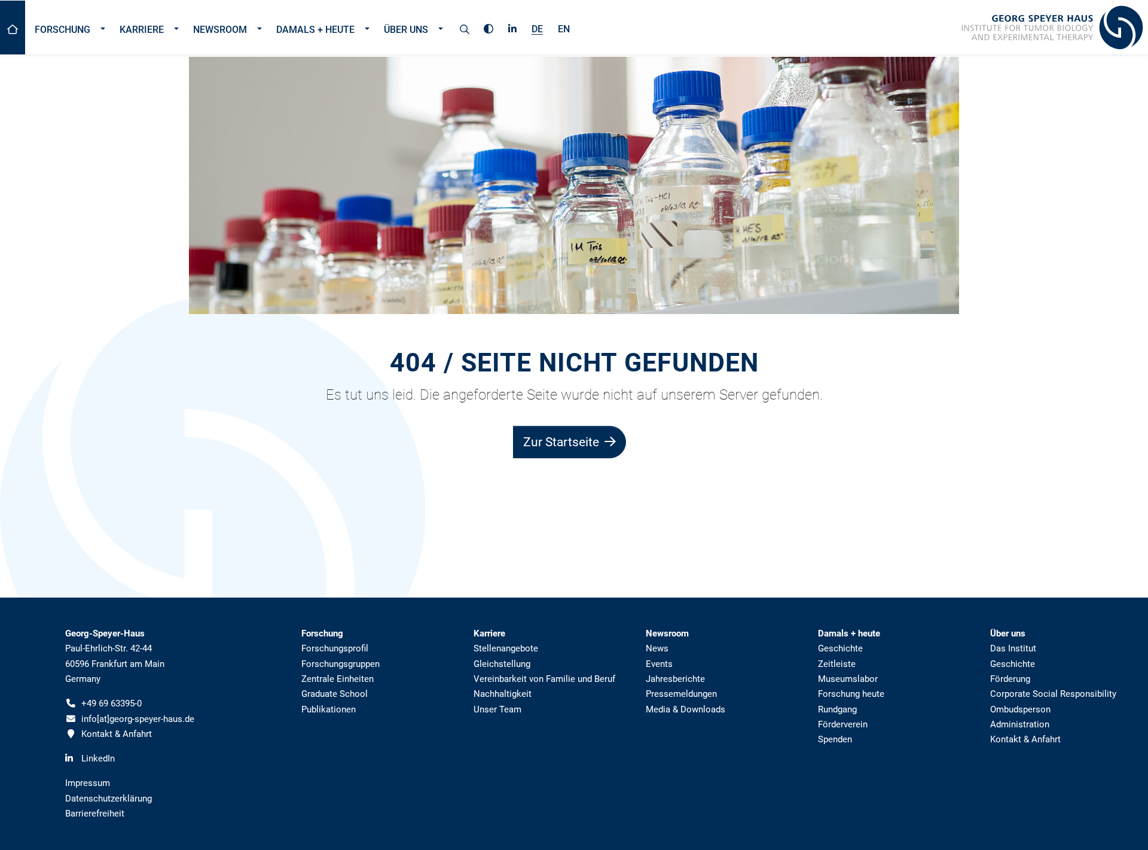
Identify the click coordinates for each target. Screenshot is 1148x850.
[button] (102, 27)
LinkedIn (98, 758)
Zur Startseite (562, 441)
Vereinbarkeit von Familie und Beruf (544, 679)
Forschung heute (851, 693)
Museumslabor (848, 679)
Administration (1019, 724)
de (537, 29)
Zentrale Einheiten (337, 679)
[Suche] (465, 27)
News (657, 648)
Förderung (1010, 679)
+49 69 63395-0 (111, 703)
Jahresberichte (675, 679)
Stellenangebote (506, 648)
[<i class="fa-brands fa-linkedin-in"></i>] (512, 27)
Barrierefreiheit (94, 813)
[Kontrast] (488, 27)
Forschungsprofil (334, 648)
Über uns (406, 29)
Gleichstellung (502, 664)
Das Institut (1013, 648)
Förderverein (843, 724)
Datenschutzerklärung (108, 798)
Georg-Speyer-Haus (105, 633)
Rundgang (837, 709)
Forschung (62, 29)
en (564, 29)
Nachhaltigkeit (503, 693)
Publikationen (328, 709)
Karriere (142, 29)
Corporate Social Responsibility (1053, 693)
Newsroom (220, 29)
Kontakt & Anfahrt (116, 734)
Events (659, 664)
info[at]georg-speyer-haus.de (137, 719)
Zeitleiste (837, 664)
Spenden (835, 739)
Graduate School (334, 693)
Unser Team (497, 709)
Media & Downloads (685, 709)
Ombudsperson (1020, 709)
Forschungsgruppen (340, 664)
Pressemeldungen (681, 693)
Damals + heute (315, 29)
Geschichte (840, 648)
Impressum (87, 783)
